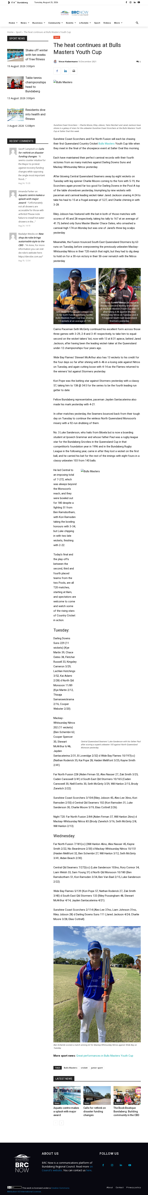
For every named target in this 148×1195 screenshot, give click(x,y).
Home (10, 32)
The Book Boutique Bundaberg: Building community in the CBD (126, 1111)
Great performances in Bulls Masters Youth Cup (104, 1055)
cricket (84, 1067)
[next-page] (61, 1123)
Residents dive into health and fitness (35, 114)
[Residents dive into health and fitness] (15, 115)
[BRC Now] (74, 13)
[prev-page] (55, 1123)
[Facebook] (126, 3)
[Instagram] (131, 3)
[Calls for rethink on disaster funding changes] (97, 1095)
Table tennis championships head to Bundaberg (35, 84)
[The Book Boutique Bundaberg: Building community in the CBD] (127, 1095)
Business (119, 1103)
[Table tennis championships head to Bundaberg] (15, 82)
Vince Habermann (68, 61)
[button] (137, 23)
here (89, 1170)
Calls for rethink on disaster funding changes (31, 152)
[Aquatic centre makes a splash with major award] (67, 1095)
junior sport (97, 1067)
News (57, 1103)
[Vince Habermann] (55, 61)
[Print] (73, 71)
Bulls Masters (107, 143)
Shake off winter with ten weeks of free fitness (36, 54)
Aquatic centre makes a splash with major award (31, 198)
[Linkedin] (134, 3)
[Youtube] (139, 3)
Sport (18, 32)
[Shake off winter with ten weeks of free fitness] (15, 55)
